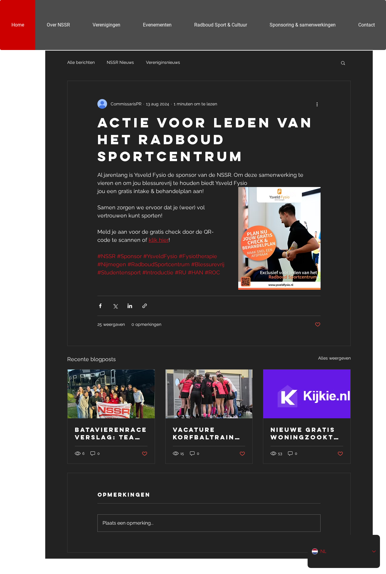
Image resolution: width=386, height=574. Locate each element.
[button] (343, 62)
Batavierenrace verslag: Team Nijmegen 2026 (111, 433)
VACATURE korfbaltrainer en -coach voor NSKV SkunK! (209, 433)
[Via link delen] (144, 306)
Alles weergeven (334, 358)
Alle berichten (81, 62)
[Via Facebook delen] (100, 306)
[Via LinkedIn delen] (130, 306)
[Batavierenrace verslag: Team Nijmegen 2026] (111, 394)
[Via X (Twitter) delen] (115, 306)
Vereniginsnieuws (163, 62)
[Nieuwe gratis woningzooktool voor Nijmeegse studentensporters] (306, 394)
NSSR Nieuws (120, 62)
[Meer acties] (317, 104)
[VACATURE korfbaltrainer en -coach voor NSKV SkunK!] (209, 394)
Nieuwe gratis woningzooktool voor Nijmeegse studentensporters (306, 433)
